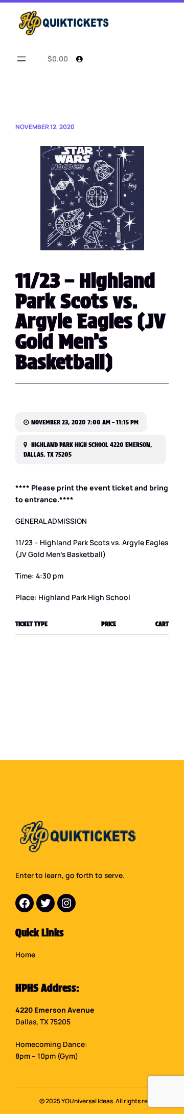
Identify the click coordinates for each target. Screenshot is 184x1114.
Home (25, 954)
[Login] (79, 59)
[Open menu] (21, 59)
